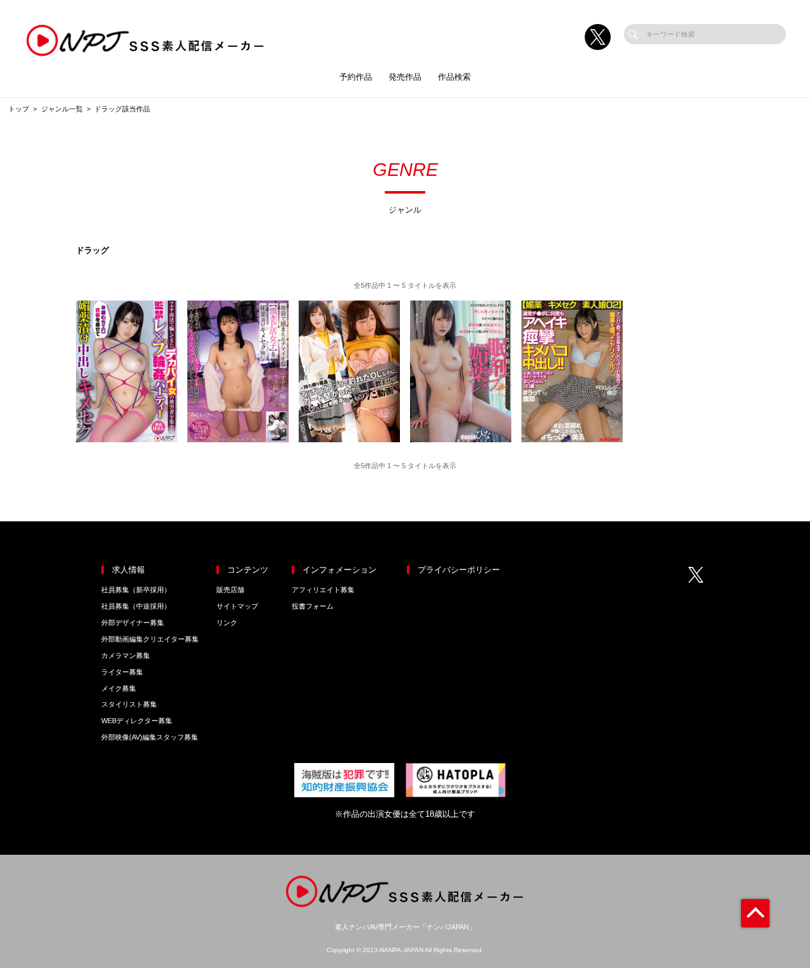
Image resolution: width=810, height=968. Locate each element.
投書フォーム (312, 606)
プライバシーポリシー (459, 569)
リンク (226, 622)
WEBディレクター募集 (136, 720)
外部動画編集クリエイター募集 (150, 639)
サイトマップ (237, 606)
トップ (18, 109)
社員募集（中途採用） (136, 606)
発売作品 (405, 77)
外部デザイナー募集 (132, 622)
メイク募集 (118, 688)
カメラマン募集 (125, 655)
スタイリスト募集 (129, 704)
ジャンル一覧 (62, 109)
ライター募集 (122, 672)
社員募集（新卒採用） (136, 589)
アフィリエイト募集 (323, 589)
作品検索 (454, 77)
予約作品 (355, 77)
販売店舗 (230, 589)
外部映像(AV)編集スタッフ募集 (149, 737)
